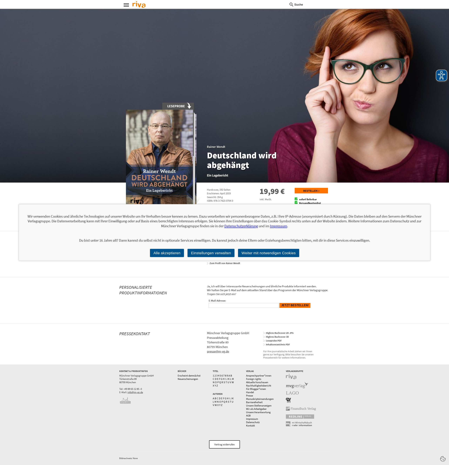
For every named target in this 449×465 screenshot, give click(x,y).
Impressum (252, 418)
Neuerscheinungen (188, 379)
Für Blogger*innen (256, 389)
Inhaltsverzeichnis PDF (278, 344)
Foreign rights (253, 379)
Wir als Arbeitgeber (256, 409)
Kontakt (250, 425)
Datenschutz (253, 422)
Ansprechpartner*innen (258, 375)
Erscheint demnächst (189, 375)
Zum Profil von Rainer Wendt (225, 263)
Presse (249, 395)
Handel (250, 392)
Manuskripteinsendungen (260, 399)
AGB (248, 415)
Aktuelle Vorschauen (257, 382)
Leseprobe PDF (274, 340)
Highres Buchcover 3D (277, 336)
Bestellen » (311, 190)
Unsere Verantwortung (258, 412)
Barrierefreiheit (254, 402)
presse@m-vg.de (218, 351)
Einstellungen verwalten (211, 253)
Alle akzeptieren (166, 253)
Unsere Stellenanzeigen (259, 405)
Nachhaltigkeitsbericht (258, 385)
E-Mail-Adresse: (217, 300)
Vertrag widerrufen (224, 444)
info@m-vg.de (135, 392)
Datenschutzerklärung (241, 226)
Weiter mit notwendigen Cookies (269, 253)
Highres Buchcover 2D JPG (280, 332)
